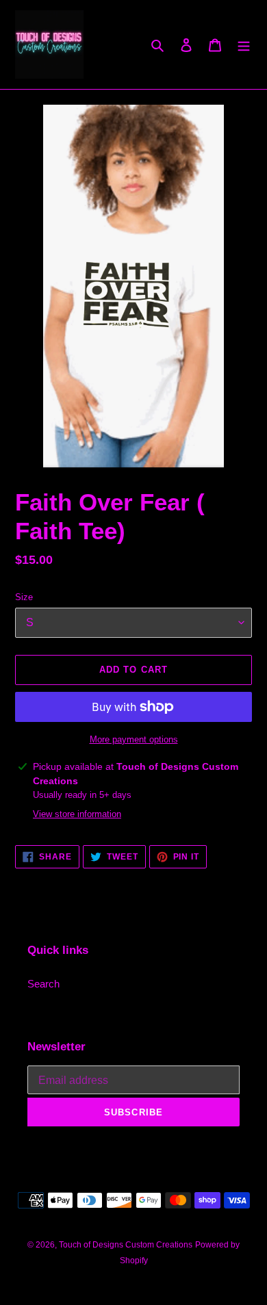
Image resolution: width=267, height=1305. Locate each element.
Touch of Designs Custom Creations (125, 1245)
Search (43, 984)
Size (24, 597)
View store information (77, 814)
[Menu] (243, 45)
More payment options (134, 739)
